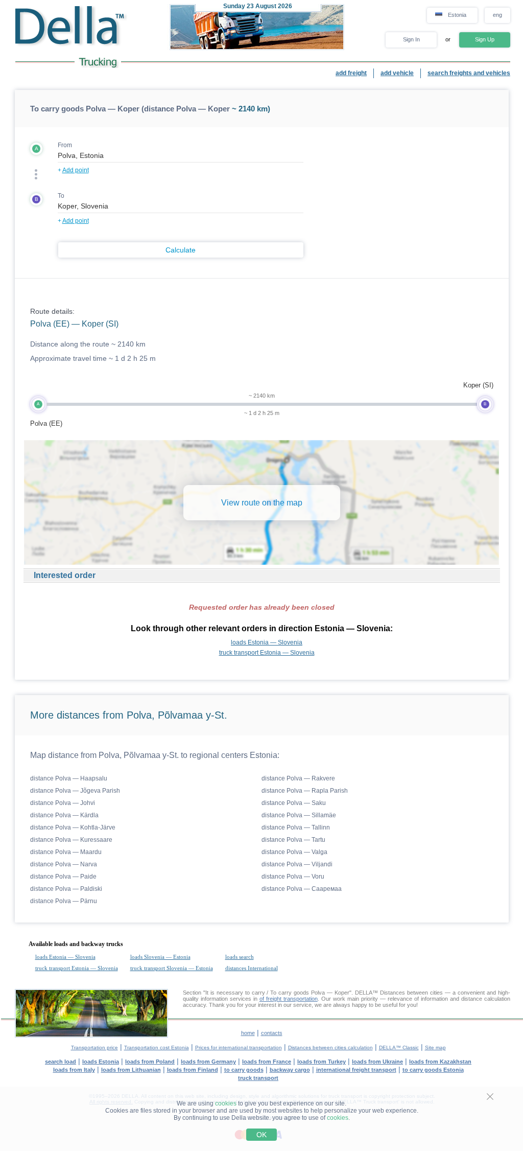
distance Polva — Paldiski (66, 888)
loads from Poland (150, 1061)
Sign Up (484, 39)
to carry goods (244, 1070)
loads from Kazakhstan (440, 1061)
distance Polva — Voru (293, 876)
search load (60, 1061)
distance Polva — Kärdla (64, 815)
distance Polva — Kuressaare (71, 839)
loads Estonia (100, 1061)
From (65, 145)
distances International (251, 968)
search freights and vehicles (468, 73)
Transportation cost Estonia (156, 1047)
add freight (351, 73)
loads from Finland (192, 1070)
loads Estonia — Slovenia (266, 642)
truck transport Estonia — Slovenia (267, 652)
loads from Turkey (321, 1061)
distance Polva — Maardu (66, 852)
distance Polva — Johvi (62, 803)
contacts (271, 1033)
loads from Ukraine (377, 1061)
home (248, 1033)
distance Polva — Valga (294, 852)
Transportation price (94, 1047)
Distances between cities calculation (330, 1047)
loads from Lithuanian (131, 1070)
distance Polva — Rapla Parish (305, 790)
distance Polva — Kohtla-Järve (72, 827)
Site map (435, 1047)
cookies (225, 1103)
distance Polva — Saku (294, 803)
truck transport (258, 1078)
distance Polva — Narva (63, 864)
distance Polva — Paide (63, 876)
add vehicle (397, 73)
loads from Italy (74, 1070)
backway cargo (290, 1070)
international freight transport (356, 1070)
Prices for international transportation (238, 1047)
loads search (239, 957)
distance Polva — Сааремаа (302, 888)
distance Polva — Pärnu (63, 901)
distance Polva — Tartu (293, 839)
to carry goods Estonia (433, 1070)
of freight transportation (288, 999)
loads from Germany (208, 1061)
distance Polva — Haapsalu (68, 778)
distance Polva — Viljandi (297, 864)
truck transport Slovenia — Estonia (171, 968)
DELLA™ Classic (399, 1047)
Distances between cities (411, 992)
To (61, 195)
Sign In (411, 39)
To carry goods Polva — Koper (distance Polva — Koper (130, 108)
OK (261, 1135)
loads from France (266, 1061)
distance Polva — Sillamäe (299, 815)
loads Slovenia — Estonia (160, 957)
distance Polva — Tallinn (296, 827)
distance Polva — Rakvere (298, 778)
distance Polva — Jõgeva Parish (75, 790)
